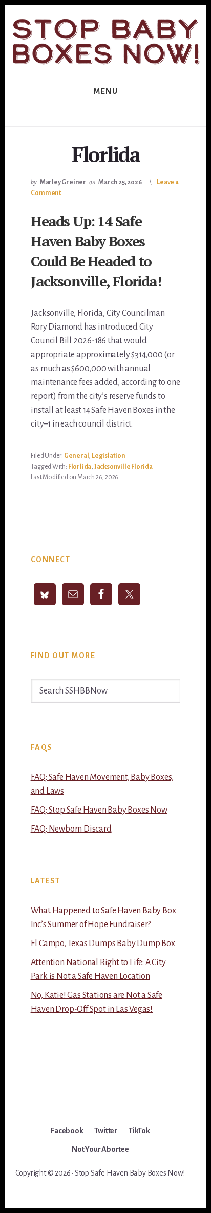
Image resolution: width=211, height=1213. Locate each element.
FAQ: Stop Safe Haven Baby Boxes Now (99, 810)
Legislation (108, 455)
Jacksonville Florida (123, 466)
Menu (105, 91)
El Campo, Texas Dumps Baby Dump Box (103, 943)
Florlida (79, 466)
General (76, 455)
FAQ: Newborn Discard (71, 829)
